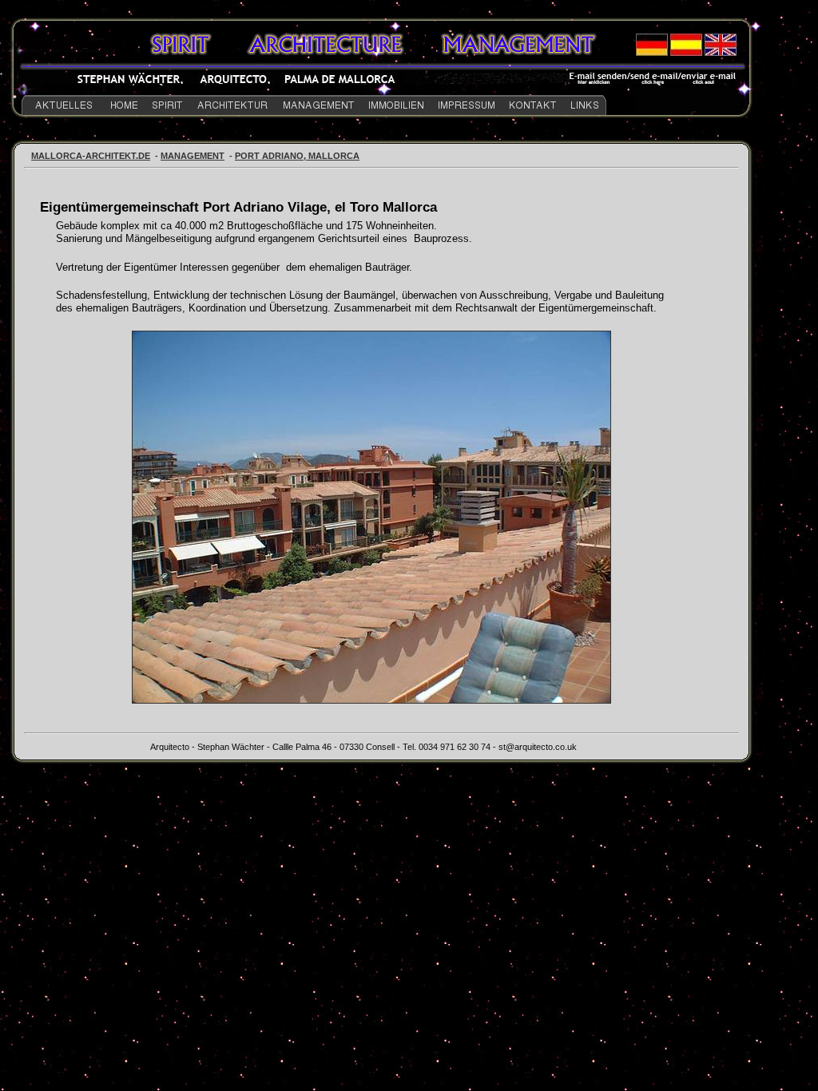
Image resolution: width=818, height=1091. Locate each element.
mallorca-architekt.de (90, 156)
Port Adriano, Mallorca (297, 156)
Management (192, 156)
